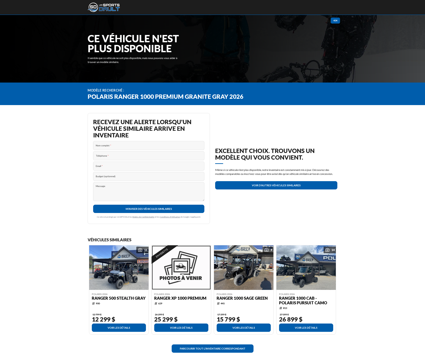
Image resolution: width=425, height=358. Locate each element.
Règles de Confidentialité (143, 217)
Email (99, 166)
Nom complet (103, 145)
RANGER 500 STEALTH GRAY (119, 298)
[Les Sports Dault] (104, 7)
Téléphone (102, 155)
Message (100, 186)
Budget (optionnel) (105, 176)
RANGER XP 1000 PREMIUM (180, 298)
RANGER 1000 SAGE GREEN (242, 298)
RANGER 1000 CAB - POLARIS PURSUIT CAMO (303, 300)
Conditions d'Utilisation (170, 217)
